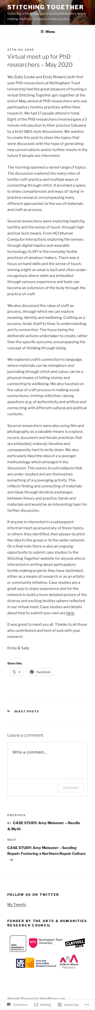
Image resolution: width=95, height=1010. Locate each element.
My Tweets (16, 904)
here (70, 613)
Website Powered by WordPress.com (36, 998)
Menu (50, 31)
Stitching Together (45, 7)
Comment (70, 787)
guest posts (26, 711)
